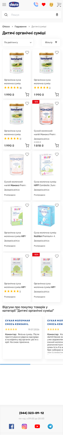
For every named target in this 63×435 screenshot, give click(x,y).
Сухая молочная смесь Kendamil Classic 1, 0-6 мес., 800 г (19, 322)
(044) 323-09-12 (31, 413)
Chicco (6, 26)
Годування (20, 26)
